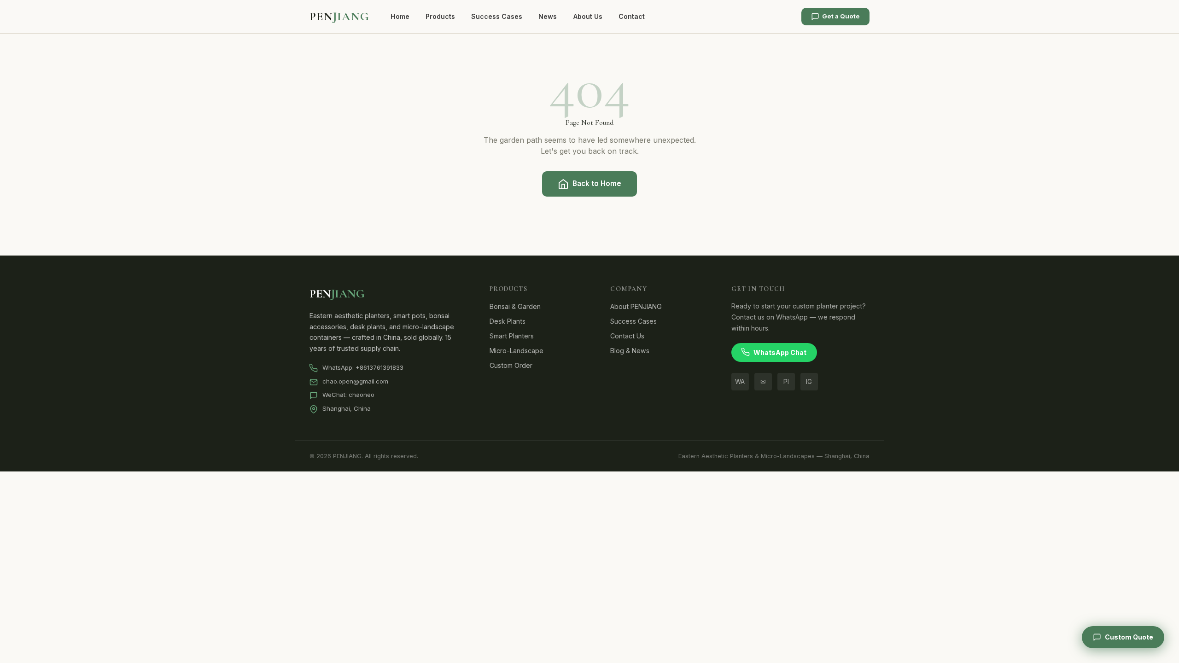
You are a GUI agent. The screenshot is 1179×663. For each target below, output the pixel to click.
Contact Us (627, 336)
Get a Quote (841, 16)
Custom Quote (1129, 637)
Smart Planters (512, 336)
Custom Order (511, 365)
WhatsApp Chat (779, 352)
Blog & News (629, 351)
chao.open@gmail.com (355, 381)
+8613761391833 (379, 367)
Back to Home (596, 183)
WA (740, 381)
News (547, 16)
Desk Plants (507, 321)
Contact (632, 16)
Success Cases (496, 16)
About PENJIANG (636, 306)
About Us (587, 16)
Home (400, 16)
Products (440, 16)
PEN (339, 16)
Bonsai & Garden (515, 306)
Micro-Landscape (516, 351)
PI (786, 381)
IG (809, 381)
